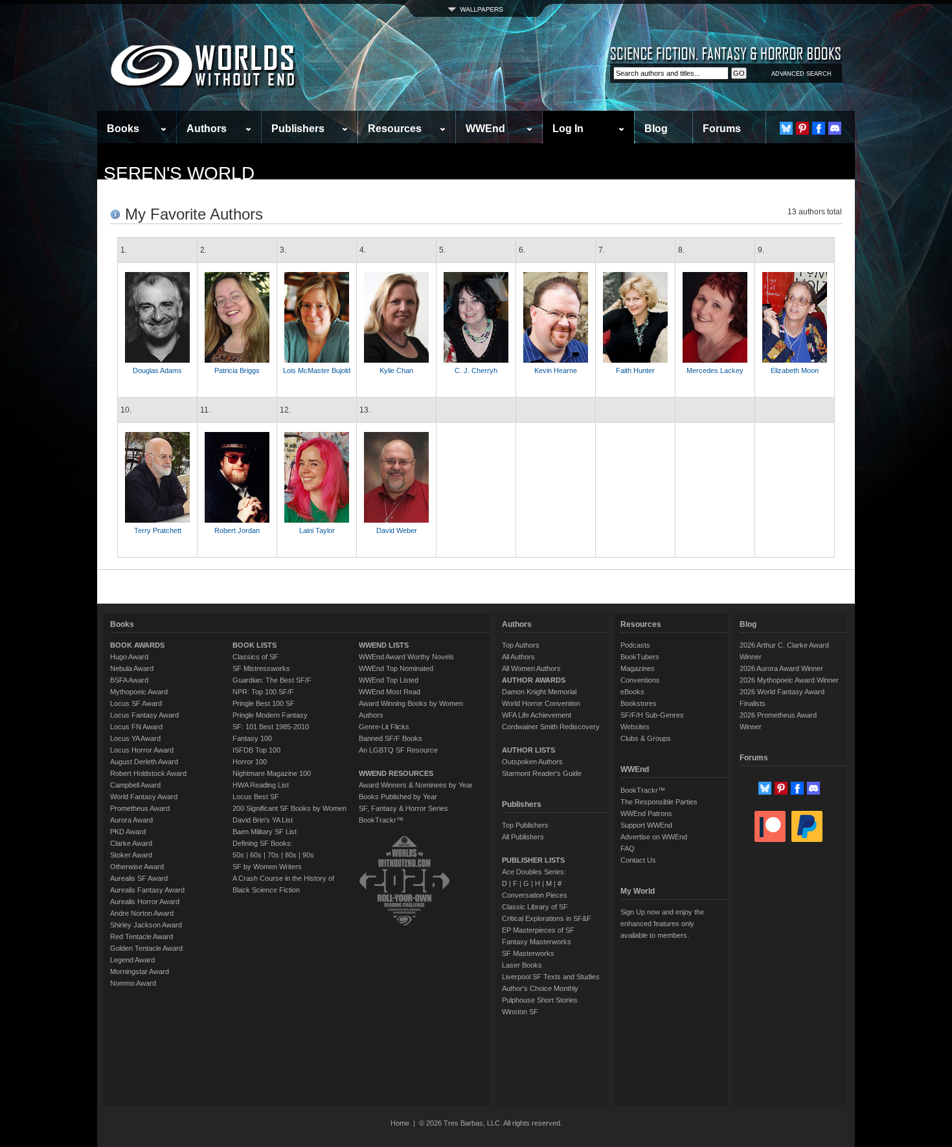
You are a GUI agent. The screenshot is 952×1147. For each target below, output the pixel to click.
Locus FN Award (136, 727)
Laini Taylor (317, 530)
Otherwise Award (137, 866)
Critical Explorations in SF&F (546, 918)
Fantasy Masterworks (536, 942)
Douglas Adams (157, 370)
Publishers (297, 128)
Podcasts (635, 645)
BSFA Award (129, 680)
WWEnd (485, 128)
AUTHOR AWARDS (533, 680)
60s (256, 855)
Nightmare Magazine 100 (271, 773)
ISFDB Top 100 (256, 750)
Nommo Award (133, 983)
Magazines (637, 668)
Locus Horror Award (142, 750)
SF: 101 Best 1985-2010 (270, 727)
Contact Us (638, 860)
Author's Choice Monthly (540, 988)
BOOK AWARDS (137, 645)
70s (273, 855)
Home (400, 1123)
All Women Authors (531, 668)
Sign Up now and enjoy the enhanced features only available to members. (662, 923)
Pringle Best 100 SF (263, 703)
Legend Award (132, 960)
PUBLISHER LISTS (533, 860)
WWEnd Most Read (389, 692)
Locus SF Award (136, 703)
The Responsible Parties (658, 802)
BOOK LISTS (254, 645)
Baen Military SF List (264, 831)
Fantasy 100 (252, 738)
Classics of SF (255, 657)
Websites (635, 727)
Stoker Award (131, 855)
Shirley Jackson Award (146, 925)
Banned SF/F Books (390, 738)
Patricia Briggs (237, 370)
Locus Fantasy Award (144, 715)
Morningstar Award (139, 971)
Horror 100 (249, 762)
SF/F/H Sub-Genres (652, 715)
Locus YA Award (135, 738)
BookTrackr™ (381, 820)
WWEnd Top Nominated (396, 668)
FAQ (627, 848)
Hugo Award (129, 657)
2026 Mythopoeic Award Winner (789, 680)
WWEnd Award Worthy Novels (406, 657)
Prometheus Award (140, 808)
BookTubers (639, 657)
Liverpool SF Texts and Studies (551, 977)
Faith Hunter (635, 370)
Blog (656, 128)
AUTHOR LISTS (528, 750)
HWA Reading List (260, 785)
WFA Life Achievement (536, 715)
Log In (568, 128)
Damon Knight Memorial (539, 692)
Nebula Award (131, 668)
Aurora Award (131, 820)
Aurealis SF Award (139, 878)
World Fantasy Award (143, 797)
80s (291, 855)
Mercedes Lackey (714, 370)
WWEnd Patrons (646, 813)
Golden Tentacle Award (146, 948)
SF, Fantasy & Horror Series (403, 808)
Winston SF (520, 1012)
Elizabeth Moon (795, 370)
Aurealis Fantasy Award (147, 890)
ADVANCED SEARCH (801, 74)
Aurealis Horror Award (144, 901)
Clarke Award (131, 843)
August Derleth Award (144, 762)
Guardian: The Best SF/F (272, 680)
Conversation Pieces (534, 895)
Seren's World (179, 173)
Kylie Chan (396, 370)
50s (238, 855)
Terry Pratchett (157, 530)
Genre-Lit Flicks (384, 727)
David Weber (396, 530)
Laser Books (522, 965)
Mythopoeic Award (139, 692)
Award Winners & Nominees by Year (416, 785)
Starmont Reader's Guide (542, 773)
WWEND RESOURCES (396, 773)
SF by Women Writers (267, 866)
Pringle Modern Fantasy (270, 715)
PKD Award (128, 831)
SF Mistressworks (261, 668)
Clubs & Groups (645, 738)
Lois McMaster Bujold (316, 370)
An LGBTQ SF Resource (398, 750)
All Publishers (523, 837)
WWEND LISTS (384, 645)
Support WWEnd (646, 825)
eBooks (632, 692)
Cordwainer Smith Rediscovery (551, 727)
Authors (207, 128)
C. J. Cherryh (476, 370)
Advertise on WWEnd (653, 837)
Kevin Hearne (555, 370)
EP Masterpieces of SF (538, 930)
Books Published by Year (398, 797)
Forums (722, 128)
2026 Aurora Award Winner (781, 668)
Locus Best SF (255, 797)
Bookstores (638, 703)
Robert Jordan (237, 530)
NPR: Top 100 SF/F (263, 692)
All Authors (518, 657)
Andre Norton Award (142, 913)
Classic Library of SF (535, 907)
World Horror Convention (541, 703)
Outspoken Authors (532, 762)
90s (308, 855)
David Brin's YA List (262, 820)
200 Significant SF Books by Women (289, 808)
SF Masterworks (528, 953)
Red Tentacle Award (141, 936)
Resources (395, 128)
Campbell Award (135, 785)
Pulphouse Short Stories (540, 1000)
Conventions (640, 680)
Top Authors (520, 645)
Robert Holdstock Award (148, 773)
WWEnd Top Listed (388, 680)
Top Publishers (525, 825)
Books (123, 128)
